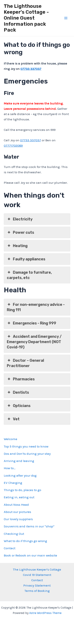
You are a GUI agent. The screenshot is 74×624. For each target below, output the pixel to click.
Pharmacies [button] (24, 379)
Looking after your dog (20, 475)
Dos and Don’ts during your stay (27, 453)
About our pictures (17, 512)
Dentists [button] (21, 392)
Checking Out (14, 534)
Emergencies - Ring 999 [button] (34, 323)
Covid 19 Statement (37, 575)
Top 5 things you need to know (26, 446)
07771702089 (13, 145)
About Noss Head (16, 504)
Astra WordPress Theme (45, 613)
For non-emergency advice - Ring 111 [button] (36, 307)
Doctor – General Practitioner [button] (25, 363)
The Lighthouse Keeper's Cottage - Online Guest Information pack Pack (26, 18)
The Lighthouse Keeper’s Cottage (37, 569)
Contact (9, 548)
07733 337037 (30, 69)
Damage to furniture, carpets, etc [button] (29, 275)
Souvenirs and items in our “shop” (29, 526)
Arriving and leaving (19, 461)
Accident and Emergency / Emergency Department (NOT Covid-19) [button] (34, 341)
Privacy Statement (37, 585)
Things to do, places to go (22, 490)
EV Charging (13, 483)
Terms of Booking (37, 591)
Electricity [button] (23, 219)
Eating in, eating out (19, 497)
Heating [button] (20, 245)
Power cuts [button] (23, 232)
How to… (10, 468)
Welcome (10, 439)
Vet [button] (16, 419)
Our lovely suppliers (18, 519)
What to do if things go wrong (25, 541)
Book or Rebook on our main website (30, 555)
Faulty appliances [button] (29, 259)
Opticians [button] (22, 405)
